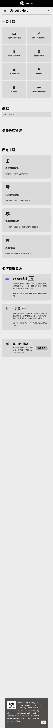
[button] (14, 35)
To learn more (30, 718)
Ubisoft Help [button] (19, 11)
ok (43, 722)
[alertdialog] (26, 713)
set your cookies (13, 721)
